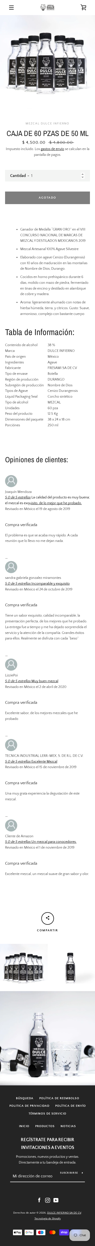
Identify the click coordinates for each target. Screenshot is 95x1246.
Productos (45, 1126)
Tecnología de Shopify (47, 1218)
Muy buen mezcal (44, 681)
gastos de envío (52, 149)
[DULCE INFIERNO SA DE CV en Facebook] (39, 1200)
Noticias (68, 1126)
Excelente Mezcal (44, 762)
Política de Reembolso (59, 1098)
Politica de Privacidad (29, 1105)
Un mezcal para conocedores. (54, 842)
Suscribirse (69, 1173)
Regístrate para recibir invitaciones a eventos (47, 1143)
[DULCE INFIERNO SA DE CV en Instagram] (47, 1200)
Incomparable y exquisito (50, 584)
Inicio (24, 1126)
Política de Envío (70, 1105)
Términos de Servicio (47, 1113)
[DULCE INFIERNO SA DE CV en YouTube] (56, 1200)
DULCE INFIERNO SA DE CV (64, 1212)
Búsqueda (24, 1098)
